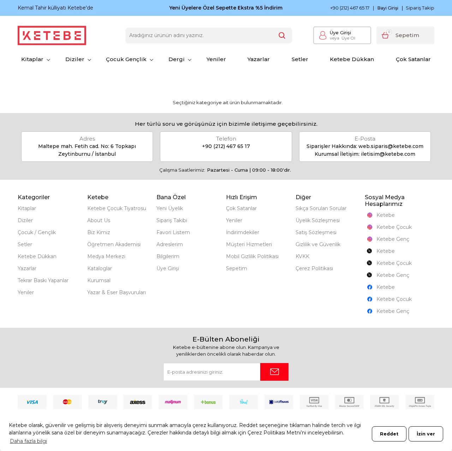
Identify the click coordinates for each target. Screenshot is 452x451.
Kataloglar (99, 268)
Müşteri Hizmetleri (249, 244)
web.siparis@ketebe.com (390, 146)
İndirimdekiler (242, 232)
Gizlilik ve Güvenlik (318, 244)
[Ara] (282, 35)
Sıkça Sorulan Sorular (321, 208)
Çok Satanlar (413, 59)
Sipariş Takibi (171, 220)
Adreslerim (169, 244)
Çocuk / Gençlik (37, 232)
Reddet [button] (389, 434)
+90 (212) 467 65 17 (349, 8)
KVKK (302, 256)
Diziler (74, 59)
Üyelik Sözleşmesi (318, 220)
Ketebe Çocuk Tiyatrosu (116, 208)
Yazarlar (259, 59)
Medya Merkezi (106, 256)
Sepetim (236, 268)
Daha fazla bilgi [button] (28, 441)
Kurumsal (99, 280)
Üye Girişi (340, 32)
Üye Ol (342, 38)
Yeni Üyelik (169, 208)
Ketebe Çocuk (394, 227)
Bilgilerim (167, 256)
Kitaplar (32, 59)
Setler (300, 59)
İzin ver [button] (426, 434)
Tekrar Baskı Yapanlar (43, 280)
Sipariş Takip (420, 8)
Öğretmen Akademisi (114, 244)
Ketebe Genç (392, 239)
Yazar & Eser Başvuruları (116, 292)
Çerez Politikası (314, 268)
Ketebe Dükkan (352, 59)
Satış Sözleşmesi (316, 232)
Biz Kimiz (98, 232)
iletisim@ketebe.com (388, 154)
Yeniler (216, 59)
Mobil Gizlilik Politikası (252, 256)
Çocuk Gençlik (126, 59)
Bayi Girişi (387, 8)
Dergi (176, 59)
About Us (98, 220)
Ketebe (385, 215)
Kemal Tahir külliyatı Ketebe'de (55, 8)
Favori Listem (173, 232)
